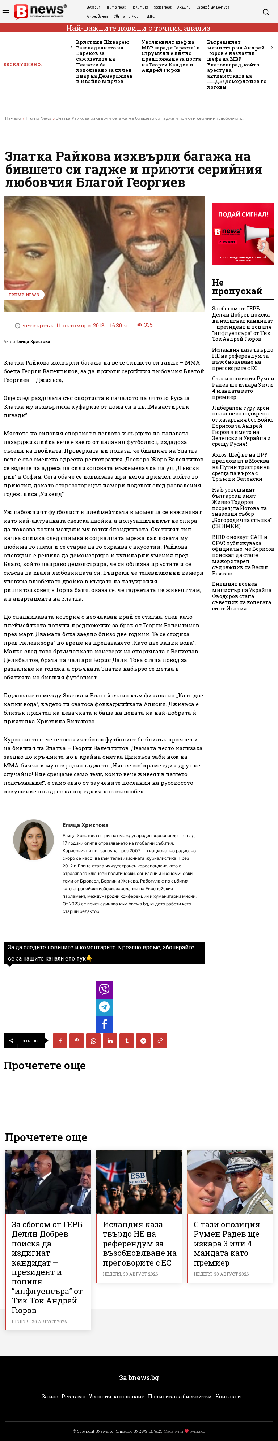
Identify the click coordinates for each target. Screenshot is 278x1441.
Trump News (38, 118)
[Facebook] (60, 1040)
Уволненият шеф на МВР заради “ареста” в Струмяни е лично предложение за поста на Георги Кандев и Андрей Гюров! (171, 56)
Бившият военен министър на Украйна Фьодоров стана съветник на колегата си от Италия (241, 595)
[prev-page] (71, 47)
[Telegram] (143, 1040)
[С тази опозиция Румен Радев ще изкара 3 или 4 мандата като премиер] (230, 1182)
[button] (265, 12)
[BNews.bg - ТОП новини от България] (40, 12)
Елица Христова (33, 341)
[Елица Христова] (33, 868)
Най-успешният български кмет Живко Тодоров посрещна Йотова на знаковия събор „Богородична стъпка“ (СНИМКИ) (242, 508)
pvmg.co (197, 1431)
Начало (13, 118)
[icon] (104, 992)
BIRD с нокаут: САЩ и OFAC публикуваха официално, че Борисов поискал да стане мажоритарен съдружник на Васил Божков (243, 555)
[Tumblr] (126, 1040)
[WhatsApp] (93, 1040)
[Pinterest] (77, 1040)
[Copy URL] (160, 1040)
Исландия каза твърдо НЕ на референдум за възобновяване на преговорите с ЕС (242, 358)
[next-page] (271, 47)
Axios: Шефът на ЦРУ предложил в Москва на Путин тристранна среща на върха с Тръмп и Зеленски (241, 466)
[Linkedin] (110, 1040)
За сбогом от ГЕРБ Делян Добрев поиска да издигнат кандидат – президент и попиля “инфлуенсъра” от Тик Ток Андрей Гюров (242, 323)
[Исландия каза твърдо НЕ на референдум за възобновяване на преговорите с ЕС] (139, 1182)
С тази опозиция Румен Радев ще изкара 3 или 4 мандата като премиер (243, 387)
